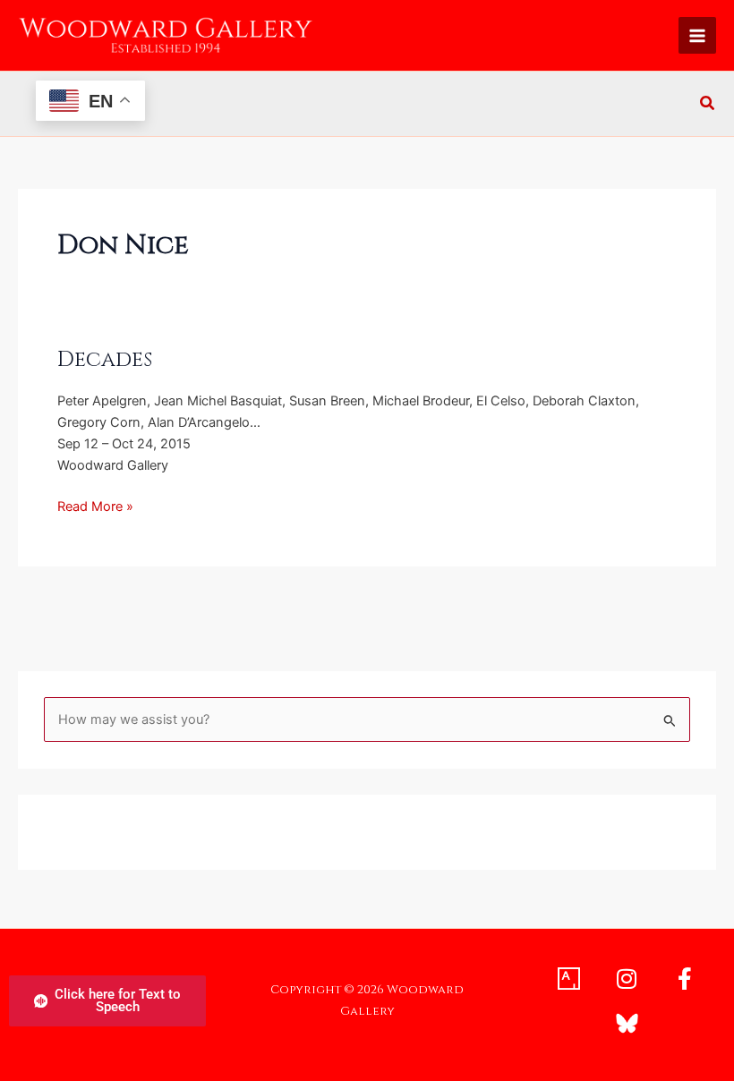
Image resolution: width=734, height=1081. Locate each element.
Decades (104, 359)
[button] (708, 105)
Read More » (95, 505)
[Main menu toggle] (697, 36)
